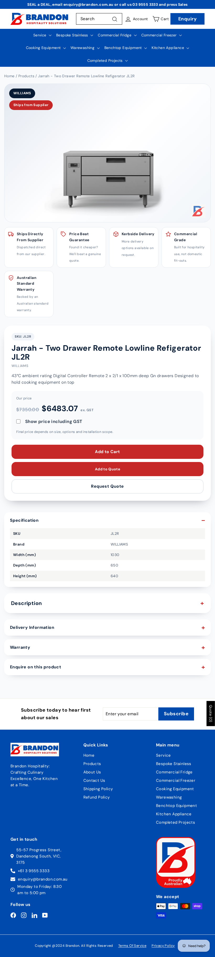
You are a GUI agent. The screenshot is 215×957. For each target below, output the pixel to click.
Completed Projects (105, 60)
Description (26, 603)
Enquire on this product (35, 667)
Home (89, 755)
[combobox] (99, 19)
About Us (92, 772)
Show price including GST (53, 421)
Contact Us (94, 780)
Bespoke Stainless (72, 35)
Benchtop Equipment (123, 47)
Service (40, 35)
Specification (24, 520)
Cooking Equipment (44, 47)
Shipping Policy (98, 788)
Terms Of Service (132, 945)
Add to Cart (107, 451)
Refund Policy (96, 797)
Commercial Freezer (159, 35)
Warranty (20, 647)
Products (92, 763)
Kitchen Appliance (168, 47)
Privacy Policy (163, 945)
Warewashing (83, 47)
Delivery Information (32, 627)
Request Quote (107, 486)
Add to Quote (107, 469)
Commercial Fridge (115, 35)
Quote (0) (210, 713)
